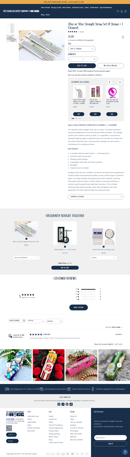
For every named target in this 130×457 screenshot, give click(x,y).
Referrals (73, 437)
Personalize (74, 431)
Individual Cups (33, 416)
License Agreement (56, 428)
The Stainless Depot (29, 454)
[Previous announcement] (6, 2)
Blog (50, 440)
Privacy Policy (54, 431)
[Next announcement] (124, 2)
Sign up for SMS (76, 434)
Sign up (110, 444)
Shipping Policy (54, 434)
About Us (73, 416)
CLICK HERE (10, 419)
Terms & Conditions (56, 425)
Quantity (72, 54)
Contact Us (53, 419)
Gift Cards (31, 431)
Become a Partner (76, 440)
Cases (29, 419)
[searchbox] (15, 320)
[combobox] (35, 321)
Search (51, 416)
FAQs (51, 422)
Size (69, 44)
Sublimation (31, 422)
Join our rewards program (76, 423)
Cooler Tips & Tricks (56, 443)
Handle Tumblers (33, 428)
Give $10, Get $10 (76, 428)
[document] (42, 45)
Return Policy (53, 437)
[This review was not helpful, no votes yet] (120, 344)
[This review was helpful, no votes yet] (116, 344)
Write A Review (78, 307)
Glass (29, 425)
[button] (48, 14)
